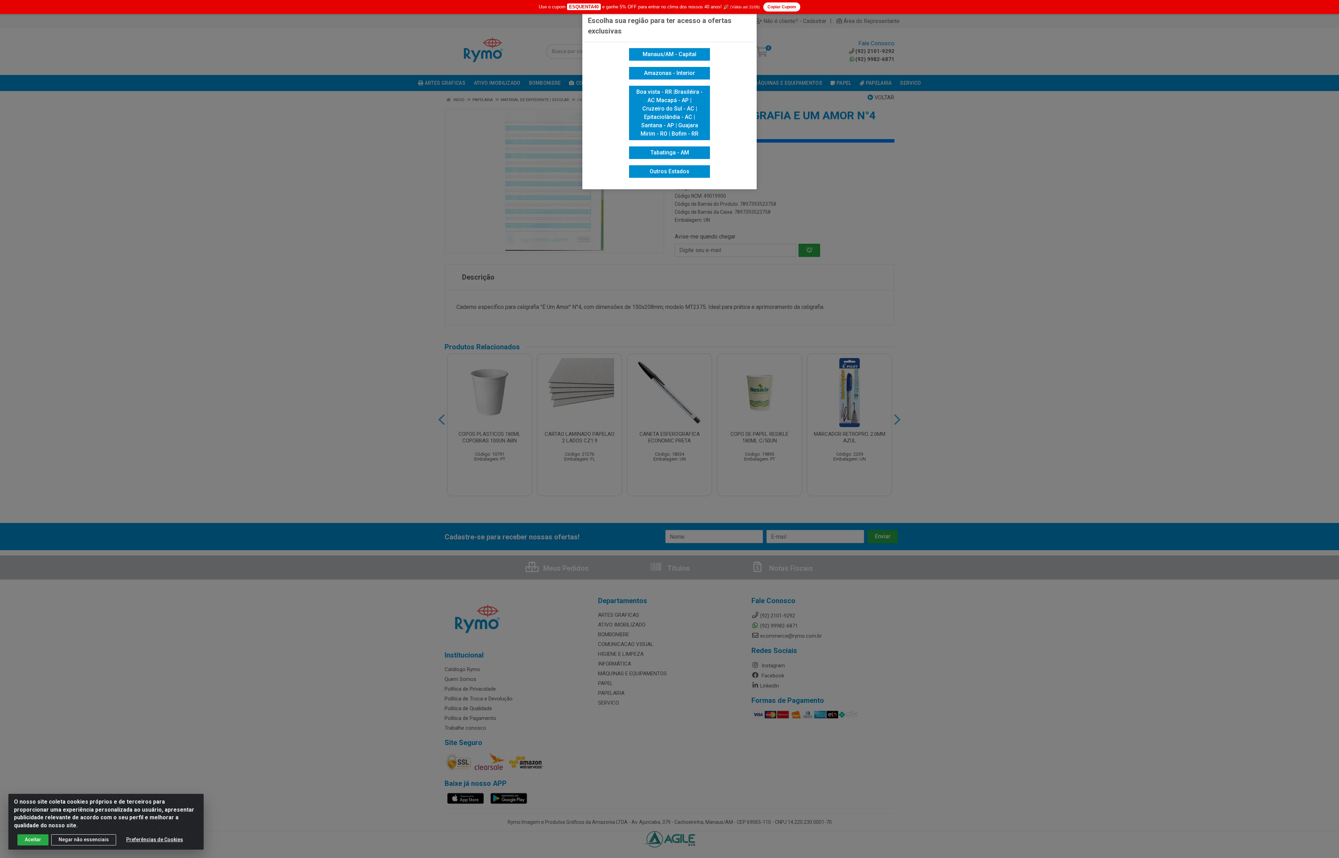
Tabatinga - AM (669, 152)
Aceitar (33, 839)
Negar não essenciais (84, 839)
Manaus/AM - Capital (669, 54)
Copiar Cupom (781, 7)
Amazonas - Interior (669, 73)
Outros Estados (669, 171)
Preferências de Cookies (154, 839)
